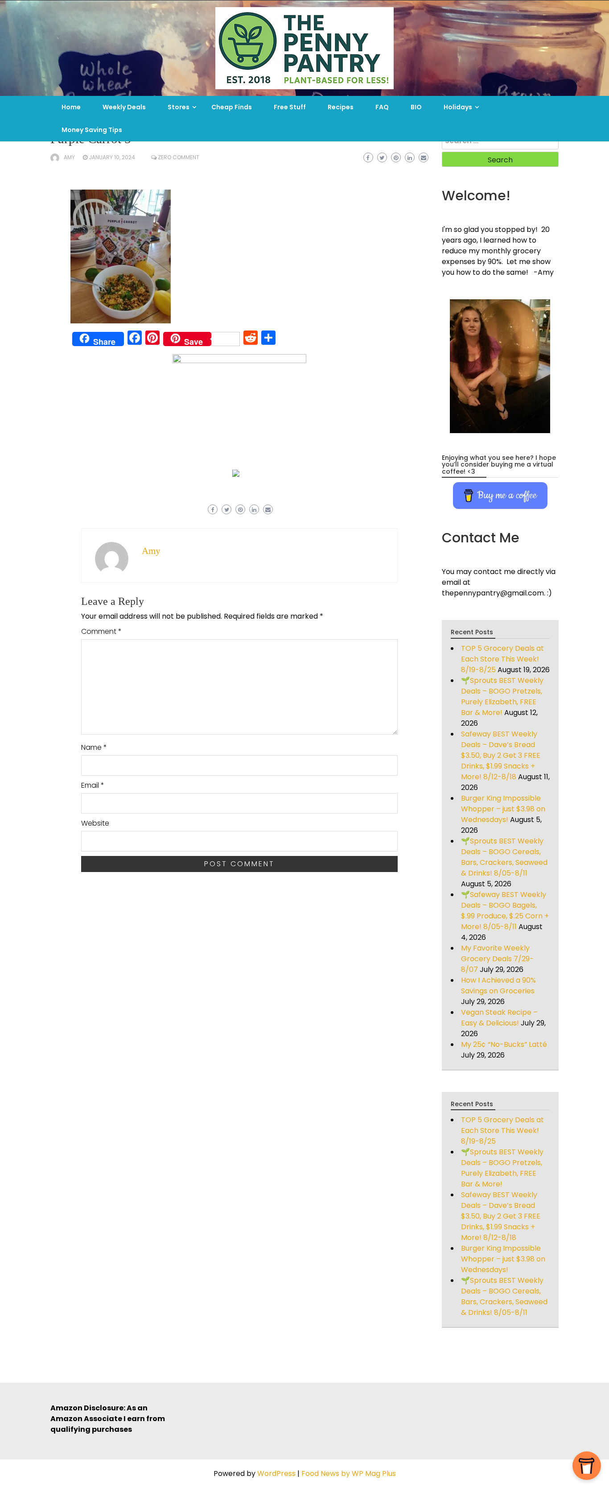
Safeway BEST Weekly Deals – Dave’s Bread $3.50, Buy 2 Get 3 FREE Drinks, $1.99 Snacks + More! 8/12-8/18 (500, 755)
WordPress (276, 1473)
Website (95, 823)
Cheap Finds (231, 107)
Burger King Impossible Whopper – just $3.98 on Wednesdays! (503, 809)
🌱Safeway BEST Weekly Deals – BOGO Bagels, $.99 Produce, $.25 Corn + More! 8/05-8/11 (505, 910)
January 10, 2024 (112, 157)
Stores (178, 107)
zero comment (178, 157)
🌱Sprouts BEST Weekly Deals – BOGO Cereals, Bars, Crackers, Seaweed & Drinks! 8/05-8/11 (504, 857)
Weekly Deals (124, 107)
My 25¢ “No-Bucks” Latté (504, 1044)
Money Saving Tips (92, 129)
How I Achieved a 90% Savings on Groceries (498, 985)
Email (92, 785)
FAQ (382, 107)
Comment (101, 631)
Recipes (341, 107)
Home (71, 107)
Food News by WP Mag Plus (348, 1473)
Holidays (458, 107)
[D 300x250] (235, 472)
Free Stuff (290, 107)
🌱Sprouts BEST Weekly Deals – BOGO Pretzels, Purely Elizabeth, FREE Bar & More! (502, 696)
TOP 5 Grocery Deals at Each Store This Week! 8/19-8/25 (502, 659)
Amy (69, 157)
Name (94, 747)
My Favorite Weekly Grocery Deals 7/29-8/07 (497, 959)
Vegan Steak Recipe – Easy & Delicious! (499, 1017)
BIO (416, 107)
